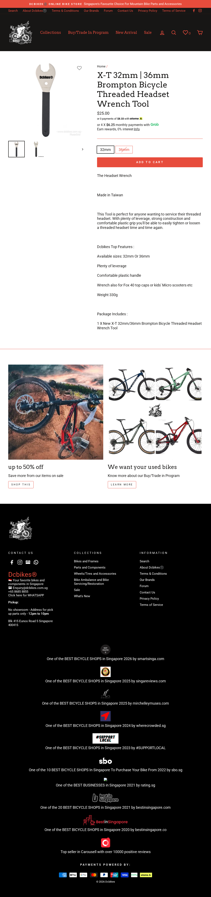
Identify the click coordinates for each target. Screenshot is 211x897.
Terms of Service (173, 11)
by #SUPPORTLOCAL (148, 748)
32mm (105, 149)
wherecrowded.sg (151, 725)
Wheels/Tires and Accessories (95, 574)
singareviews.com (151, 681)
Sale (148, 32)
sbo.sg (176, 770)
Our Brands (91, 11)
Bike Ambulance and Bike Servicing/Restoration (91, 581)
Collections (50, 32)
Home (101, 66)
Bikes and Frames (86, 561)
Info (137, 129)
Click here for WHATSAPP (26, 595)
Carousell (88, 852)
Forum (108, 11)
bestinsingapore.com (153, 807)
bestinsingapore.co (150, 830)
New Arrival (126, 32)
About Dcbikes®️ (35, 11)
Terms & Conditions (65, 11)
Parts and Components (90, 567)
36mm (124, 149)
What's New (82, 596)
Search (13, 11)
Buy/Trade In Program (88, 32)
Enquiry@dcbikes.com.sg (30, 588)
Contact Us (125, 11)
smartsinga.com (150, 659)
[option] (105, 4)
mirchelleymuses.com (151, 703)
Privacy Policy (147, 11)
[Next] (80, 149)
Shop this (20, 484)
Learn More (122, 484)
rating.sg (148, 785)
